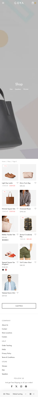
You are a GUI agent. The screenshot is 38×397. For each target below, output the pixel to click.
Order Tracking (7, 345)
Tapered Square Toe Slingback (8, 263)
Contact (4, 329)
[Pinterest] (26, 386)
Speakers (5, 374)
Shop (9, 161)
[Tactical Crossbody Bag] (28, 224)
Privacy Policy (6, 353)
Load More (19, 306)
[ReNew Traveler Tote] (10, 224)
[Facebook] (11, 386)
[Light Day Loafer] (10, 172)
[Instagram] (21, 386)
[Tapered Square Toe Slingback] (10, 252)
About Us (5, 325)
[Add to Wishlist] (17, 183)
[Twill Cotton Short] (28, 252)
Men (3, 370)
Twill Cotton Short (25, 262)
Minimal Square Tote (8, 209)
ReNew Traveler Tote (8, 234)
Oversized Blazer (25, 209)
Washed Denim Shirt (8, 293)
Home (3, 161)
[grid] (30, 394)
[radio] (3, 270)
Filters (8, 394)
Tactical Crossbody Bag (26, 235)
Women (4, 366)
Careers (4, 337)
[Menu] (3, 3)
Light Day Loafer (7, 183)
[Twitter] (16, 386)
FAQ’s (4, 349)
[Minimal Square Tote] (10, 198)
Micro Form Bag (25, 183)
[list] (34, 394)
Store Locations (7, 333)
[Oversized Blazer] (28, 198)
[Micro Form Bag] (28, 172)
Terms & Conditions (8, 357)
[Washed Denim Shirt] (10, 282)
